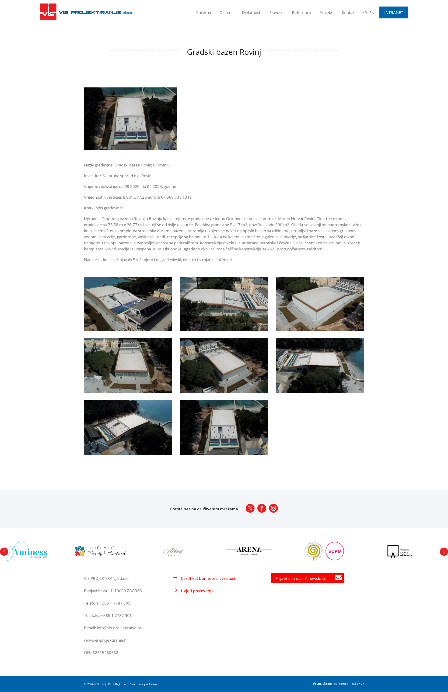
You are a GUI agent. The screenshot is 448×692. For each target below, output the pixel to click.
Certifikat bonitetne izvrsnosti (209, 578)
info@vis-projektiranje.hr (119, 627)
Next (444, 552)
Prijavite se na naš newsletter (301, 578)
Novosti (277, 12)
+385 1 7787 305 (115, 603)
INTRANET (393, 12)
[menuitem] (364, 12)
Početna (203, 12)
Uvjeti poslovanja (197, 590)
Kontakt (349, 12)
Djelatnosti (251, 12)
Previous (4, 552)
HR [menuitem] (364, 12)
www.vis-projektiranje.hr (106, 640)
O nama (226, 12)
